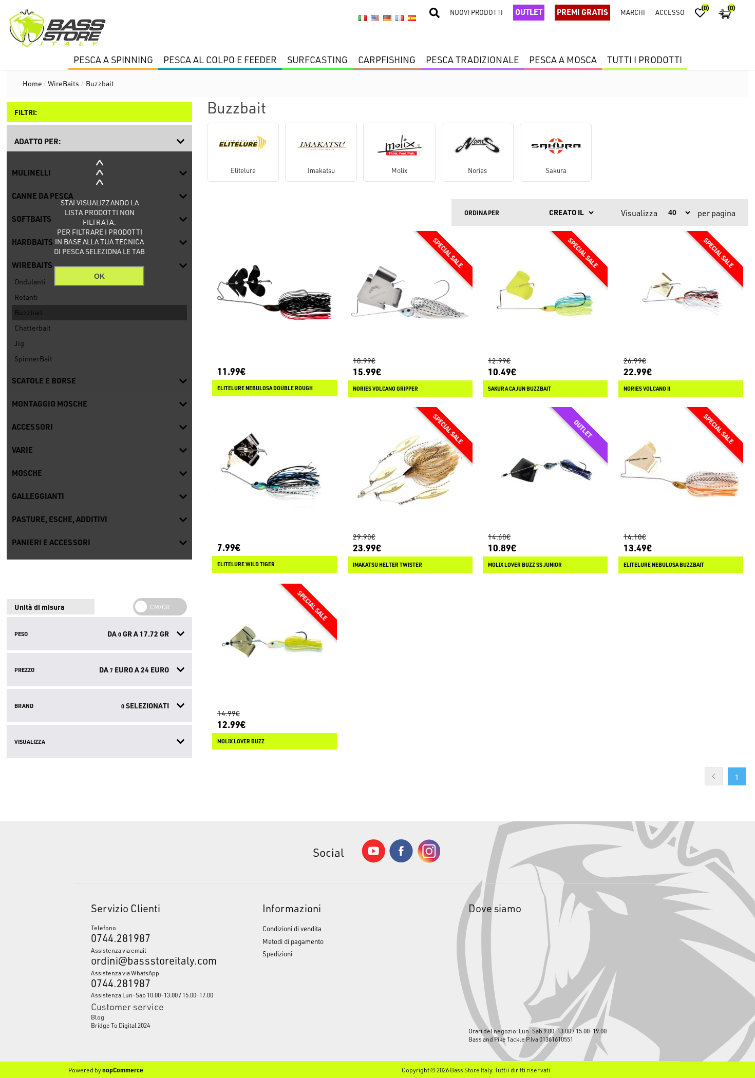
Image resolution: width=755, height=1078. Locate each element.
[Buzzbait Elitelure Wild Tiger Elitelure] (274, 469)
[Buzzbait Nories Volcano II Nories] (681, 293)
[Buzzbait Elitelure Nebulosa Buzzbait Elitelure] (681, 469)
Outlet (528, 12)
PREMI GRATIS (582, 12)
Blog (97, 1017)
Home (32, 83)
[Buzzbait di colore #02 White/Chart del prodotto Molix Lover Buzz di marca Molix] (274, 646)
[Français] (399, 18)
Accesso (670, 12)
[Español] (412, 18)
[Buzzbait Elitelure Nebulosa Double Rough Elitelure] (274, 293)
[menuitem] (154, 1017)
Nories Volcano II (647, 389)
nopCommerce (122, 1070)
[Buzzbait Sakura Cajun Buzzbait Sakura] (545, 293)
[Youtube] (373, 860)
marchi (632, 12)
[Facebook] (401, 859)
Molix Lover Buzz (241, 741)
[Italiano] (362, 18)
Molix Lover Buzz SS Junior (525, 565)
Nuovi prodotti (476, 12)
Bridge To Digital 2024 (120, 1025)
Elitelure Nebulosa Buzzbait (664, 565)
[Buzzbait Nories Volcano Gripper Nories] (410, 293)
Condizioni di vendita (292, 928)
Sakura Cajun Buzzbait (519, 389)
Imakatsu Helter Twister (387, 565)
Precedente (714, 776)
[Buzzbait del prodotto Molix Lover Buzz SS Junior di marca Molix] (545, 469)
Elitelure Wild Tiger (246, 564)
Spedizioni (277, 953)
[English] (375, 18)
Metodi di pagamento (293, 941)
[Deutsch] (387, 18)
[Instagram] (429, 860)
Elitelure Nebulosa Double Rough (265, 388)
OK (99, 276)
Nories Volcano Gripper (385, 389)
